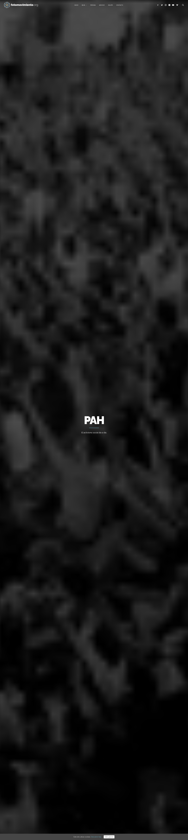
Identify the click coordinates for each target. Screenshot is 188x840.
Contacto (119, 5)
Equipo (110, 5)
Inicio (76, 5)
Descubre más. (96, 837)
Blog (83, 5)
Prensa (93, 5)
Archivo (102, 5)
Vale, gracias (109, 837)
